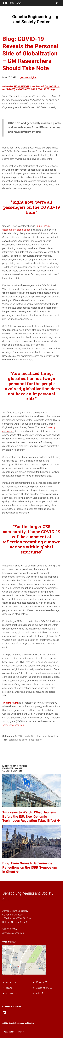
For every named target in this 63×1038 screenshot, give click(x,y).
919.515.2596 (9, 929)
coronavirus (15, 739)
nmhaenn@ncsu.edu (13, 725)
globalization (35, 739)
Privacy (21, 1032)
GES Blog (36, 736)
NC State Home (13, 3)
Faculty (26, 736)
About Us (11, 982)
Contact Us (12, 993)
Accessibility (9, 1032)
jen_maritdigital (28, 77)
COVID (18, 736)
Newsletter (53, 736)
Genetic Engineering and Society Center (31, 19)
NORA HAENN (21, 86)
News (44, 736)
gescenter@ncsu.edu (13, 933)
